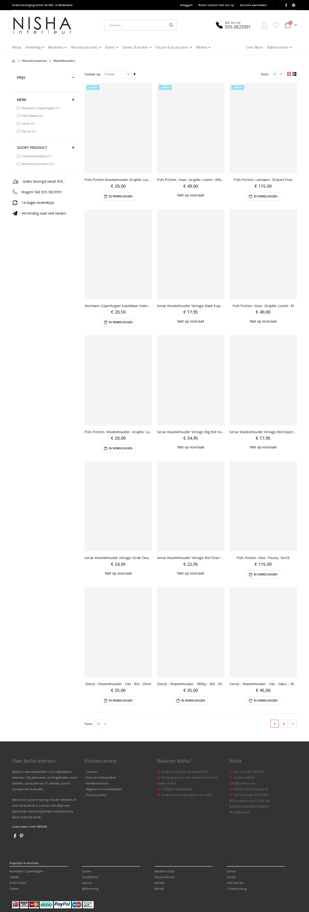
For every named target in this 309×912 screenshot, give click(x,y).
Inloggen (186, 5)
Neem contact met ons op (216, 5)
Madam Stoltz (164, 871)
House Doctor (164, 877)
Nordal (159, 883)
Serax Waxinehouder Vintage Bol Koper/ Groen (263, 431)
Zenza (29, 131)
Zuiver (86, 871)
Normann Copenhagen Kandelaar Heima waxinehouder (118, 305)
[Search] (171, 25)
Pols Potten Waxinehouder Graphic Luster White (118, 179)
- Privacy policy (95, 795)
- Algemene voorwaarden (103, 789)
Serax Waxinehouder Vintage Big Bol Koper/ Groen (191, 431)
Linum (231, 877)
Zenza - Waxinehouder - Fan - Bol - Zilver (118, 683)
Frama (14, 888)
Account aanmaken (253, 5)
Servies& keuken (37, 156)
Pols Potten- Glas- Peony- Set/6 (263, 557)
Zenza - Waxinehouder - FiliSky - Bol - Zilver (191, 683)
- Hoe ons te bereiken (100, 777)
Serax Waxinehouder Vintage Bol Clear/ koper (191, 557)
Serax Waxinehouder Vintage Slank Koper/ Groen (191, 305)
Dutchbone (90, 877)
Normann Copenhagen (41, 108)
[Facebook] (286, 5)
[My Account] (264, 25)
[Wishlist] (276, 25)
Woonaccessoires (34, 60)
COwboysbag (237, 888)
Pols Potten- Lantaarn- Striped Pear (263, 179)
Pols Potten (32, 115)
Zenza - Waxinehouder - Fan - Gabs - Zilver (263, 683)
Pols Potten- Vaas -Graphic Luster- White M (191, 179)
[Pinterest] (293, 5)
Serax (28, 123)
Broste (159, 888)
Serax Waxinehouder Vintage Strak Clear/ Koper (118, 557)
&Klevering (90, 888)
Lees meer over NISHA (29, 826)
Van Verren (235, 883)
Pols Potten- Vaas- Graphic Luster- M (263, 305)
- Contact (91, 771)
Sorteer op (92, 74)
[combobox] (140, 25)
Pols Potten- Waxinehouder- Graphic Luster (118, 431)
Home (13, 61)
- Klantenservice (96, 783)
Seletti (14, 877)
